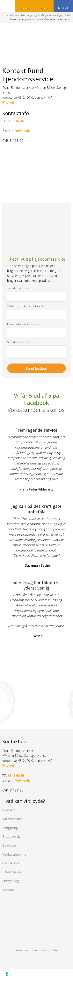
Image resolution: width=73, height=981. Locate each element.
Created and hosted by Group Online (36, 950)
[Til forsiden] (36, 40)
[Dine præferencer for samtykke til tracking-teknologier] (7, 974)
